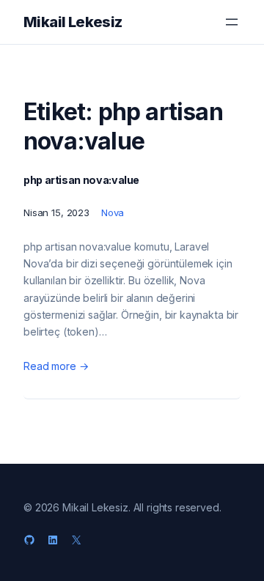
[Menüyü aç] (232, 22)
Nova (112, 212)
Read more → (55, 366)
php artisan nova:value (81, 180)
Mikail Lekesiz (72, 22)
